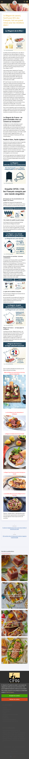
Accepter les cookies (14, 695)
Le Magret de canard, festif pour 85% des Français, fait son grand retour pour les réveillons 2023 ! (13, 20)
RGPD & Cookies (9, 692)
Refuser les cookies (14, 699)
